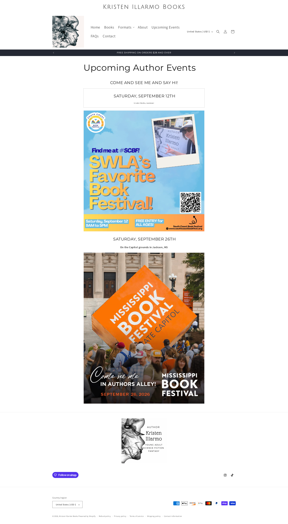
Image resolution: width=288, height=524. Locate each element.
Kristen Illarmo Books (68, 516)
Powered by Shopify (87, 516)
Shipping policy (154, 516)
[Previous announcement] (53, 53)
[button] (126, 27)
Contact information (173, 516)
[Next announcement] (234, 53)
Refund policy (105, 516)
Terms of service (137, 516)
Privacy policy (120, 516)
